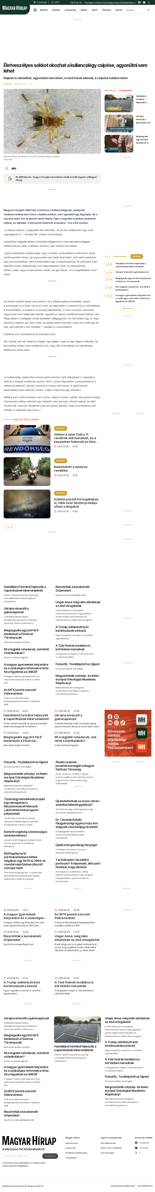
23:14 (109, 296)
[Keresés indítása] (148, 10)
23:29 (109, 287)
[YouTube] (144, 2)
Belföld (44, 10)
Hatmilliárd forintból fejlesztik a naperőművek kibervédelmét (143, 102)
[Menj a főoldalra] (15, 8)
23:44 (109, 279)
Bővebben (128, 308)
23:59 (109, 272)
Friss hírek (42, 2)
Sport (94, 10)
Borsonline (81, 222)
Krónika (60, 428)
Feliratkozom (50, 1156)
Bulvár (119, 10)
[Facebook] (139, 2)
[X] (149, 2)
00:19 (109, 264)
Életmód (106, 10)
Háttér (84, 10)
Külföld (56, 10)
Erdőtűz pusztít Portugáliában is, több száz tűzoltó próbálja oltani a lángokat (76, 502)
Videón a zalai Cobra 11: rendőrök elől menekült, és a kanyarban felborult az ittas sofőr (75, 440)
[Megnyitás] (35, 10)
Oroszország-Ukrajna (122, 129)
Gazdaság (70, 10)
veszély (9, 527)
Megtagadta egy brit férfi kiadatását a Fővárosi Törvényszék (142, 142)
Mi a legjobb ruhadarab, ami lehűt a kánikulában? (132, 288)
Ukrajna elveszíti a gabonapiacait (143, 119)
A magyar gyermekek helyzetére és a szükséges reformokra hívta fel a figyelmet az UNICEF (133, 298)
